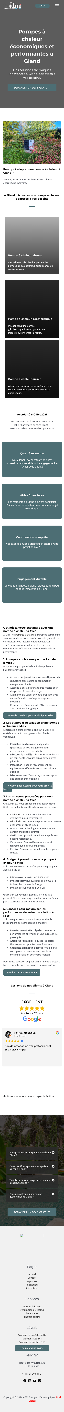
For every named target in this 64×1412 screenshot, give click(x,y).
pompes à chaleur (24, 634)
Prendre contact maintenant (22, 972)
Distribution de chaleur (32, 1309)
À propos (32, 1281)
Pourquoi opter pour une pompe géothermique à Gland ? (26, 1195)
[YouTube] (34, 1380)
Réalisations (32, 1284)
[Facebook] (24, 1380)
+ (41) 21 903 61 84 (32, 1373)
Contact (32, 1277)
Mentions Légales (32, 1338)
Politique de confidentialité (32, 1335)
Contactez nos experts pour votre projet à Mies (28, 787)
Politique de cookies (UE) (32, 1342)
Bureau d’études (32, 1306)
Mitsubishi (15, 821)
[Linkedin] (29, 1380)
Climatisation (32, 1313)
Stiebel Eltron (17, 814)
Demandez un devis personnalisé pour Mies (30, 715)
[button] (42, 6)
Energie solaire (32, 1316)
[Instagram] (39, 1380)
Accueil (32, 1274)
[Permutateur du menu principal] (57, 6)
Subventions (32, 1288)
